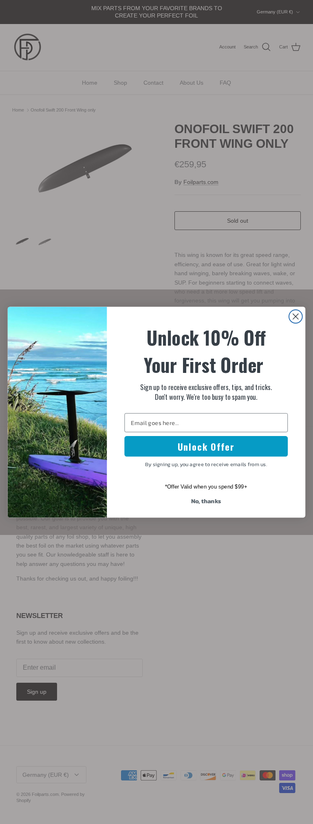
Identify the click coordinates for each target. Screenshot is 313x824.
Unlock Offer (206, 446)
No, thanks (206, 500)
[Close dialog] (295, 316)
